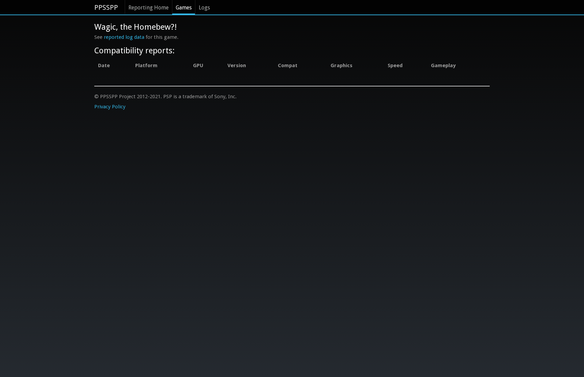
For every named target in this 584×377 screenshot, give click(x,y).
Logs (204, 7)
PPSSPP (106, 7)
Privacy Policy (109, 107)
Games (184, 7)
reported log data (124, 37)
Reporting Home (148, 7)
